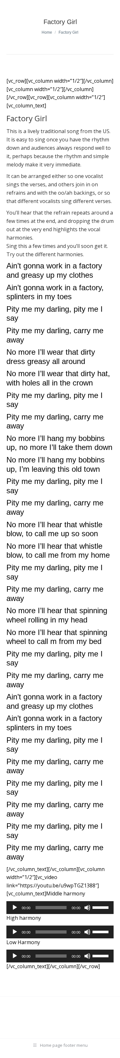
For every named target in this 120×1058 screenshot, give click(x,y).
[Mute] (87, 907)
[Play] (15, 907)
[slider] (101, 907)
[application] (60, 907)
